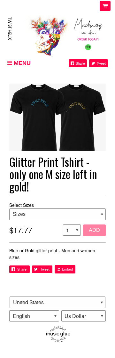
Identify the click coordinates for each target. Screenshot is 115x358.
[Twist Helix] (57, 35)
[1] (72, 230)
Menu (22, 63)
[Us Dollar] (83, 316)
